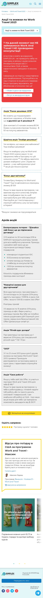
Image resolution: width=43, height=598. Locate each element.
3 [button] (27, 563)
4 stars (9, 427)
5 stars (11, 427)
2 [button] (22, 563)
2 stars (5, 427)
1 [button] (16, 563)
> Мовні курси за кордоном (18, 91)
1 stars (3, 427)
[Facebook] (3, 590)
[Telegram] (12, 590)
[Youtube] (16, 590)
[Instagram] (7, 590)
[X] (38, 593)
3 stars (7, 427)
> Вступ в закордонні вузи (18, 95)
